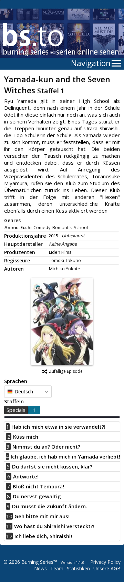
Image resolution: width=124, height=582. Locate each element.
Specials (16, 409)
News (40, 568)
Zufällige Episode (66, 371)
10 (9, 516)
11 (9, 526)
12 (9, 536)
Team (56, 568)
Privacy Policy (105, 562)
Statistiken (78, 568)
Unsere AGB (107, 568)
